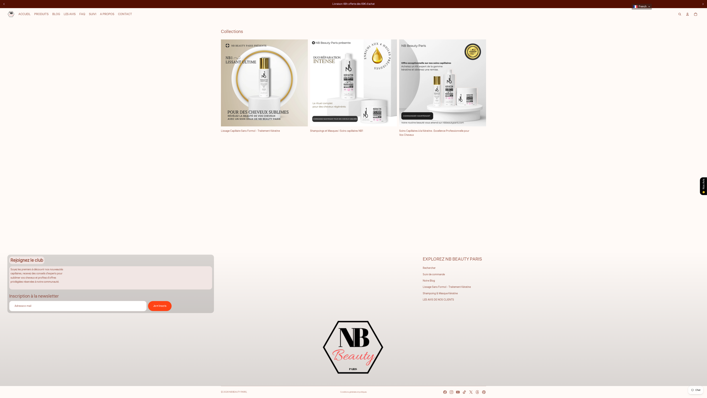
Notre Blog (429, 281)
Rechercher (429, 268)
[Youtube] (458, 392)
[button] (642, 7)
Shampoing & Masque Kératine (440, 293)
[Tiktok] (464, 392)
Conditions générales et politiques (353, 392)
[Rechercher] (680, 14)
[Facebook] (445, 392)
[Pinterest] (484, 392)
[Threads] (477, 392)
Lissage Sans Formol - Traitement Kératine (447, 287)
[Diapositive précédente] (4, 4)
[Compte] (687, 14)
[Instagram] (451, 392)
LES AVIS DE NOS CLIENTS (438, 300)
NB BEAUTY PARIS (238, 392)
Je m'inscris (159, 306)
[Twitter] (471, 392)
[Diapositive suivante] (703, 4)
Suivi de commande (434, 274)
